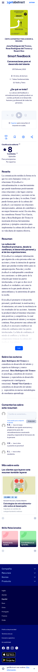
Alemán (4, 595)
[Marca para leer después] (15, 137)
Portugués (5, 612)
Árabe (4, 620)
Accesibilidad (6, 642)
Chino (3, 607)
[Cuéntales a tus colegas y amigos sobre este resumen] (32, 137)
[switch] (19, 115)
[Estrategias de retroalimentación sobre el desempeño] (19, 485)
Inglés (4, 590)
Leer (19, 348)
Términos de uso (7, 634)
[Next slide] (35, 518)
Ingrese (14, 123)
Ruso (3, 603)
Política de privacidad (9, 629)
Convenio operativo (8, 638)
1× (7, 115)
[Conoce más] (19, 144)
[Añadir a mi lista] (23, 137)
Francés (4, 616)
